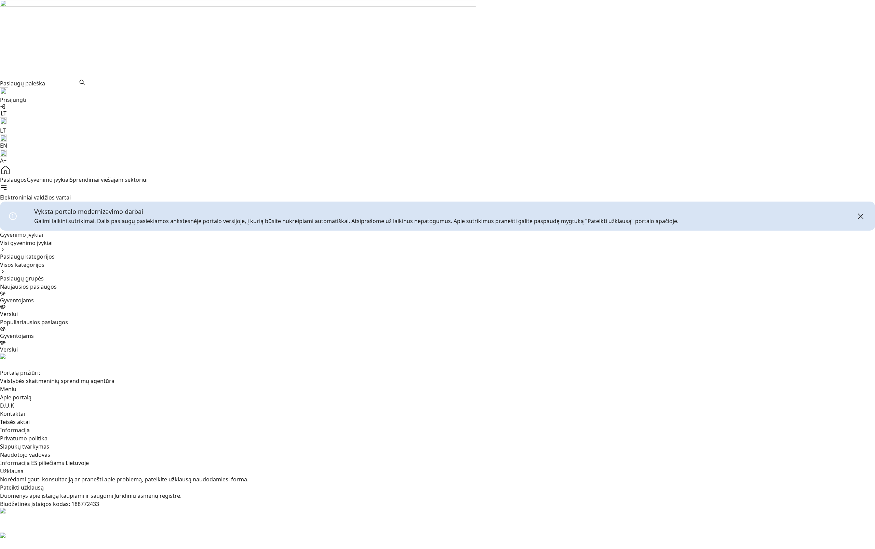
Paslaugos (13, 179)
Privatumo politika (24, 438)
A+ (3, 160)
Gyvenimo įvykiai (48, 179)
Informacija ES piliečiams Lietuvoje (44, 463)
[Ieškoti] (82, 82)
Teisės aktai (15, 422)
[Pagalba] (437, 91)
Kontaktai (12, 413)
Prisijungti (13, 100)
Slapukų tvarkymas (24, 446)
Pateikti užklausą (22, 487)
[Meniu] (4, 187)
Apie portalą (15, 397)
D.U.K (7, 405)
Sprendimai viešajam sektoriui (109, 179)
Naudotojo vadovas (25, 454)
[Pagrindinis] (437, 170)
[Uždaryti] (860, 216)
